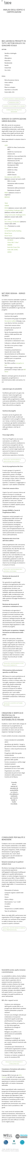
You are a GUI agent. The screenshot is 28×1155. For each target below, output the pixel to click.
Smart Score (8, 235)
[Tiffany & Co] (14, 829)
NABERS (9, 245)
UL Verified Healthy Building (13, 231)
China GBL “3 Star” (13, 242)
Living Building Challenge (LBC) (14, 210)
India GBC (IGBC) (12, 249)
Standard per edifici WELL (12, 177)
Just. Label (8, 219)
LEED (6, 145)
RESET (6, 193)
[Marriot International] (14, 821)
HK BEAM (10, 240)
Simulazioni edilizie (10, 321)
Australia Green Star (13, 247)
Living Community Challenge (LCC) (15, 215)
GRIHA (9, 252)
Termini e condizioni (15, 1150)
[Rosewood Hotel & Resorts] (14, 812)
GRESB (7, 205)
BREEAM (7, 197)
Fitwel (6, 228)
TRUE (6, 203)
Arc (6, 226)
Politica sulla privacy (6, 1150)
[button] (2, 1)
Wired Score (8, 233)
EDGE (6, 208)
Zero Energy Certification (12, 221)
